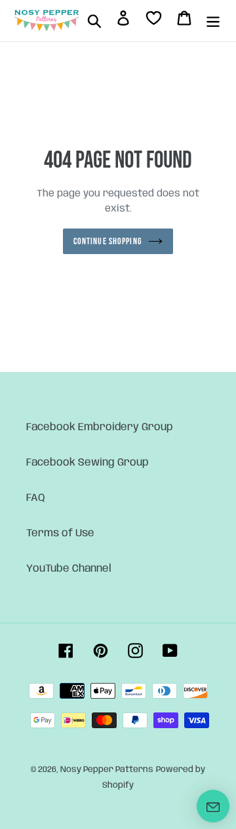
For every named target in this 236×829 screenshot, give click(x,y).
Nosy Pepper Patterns (106, 769)
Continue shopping (107, 241)
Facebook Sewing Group (87, 462)
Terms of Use (60, 533)
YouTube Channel (68, 568)
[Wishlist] (154, 21)
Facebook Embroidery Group (99, 427)
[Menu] (213, 21)
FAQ (35, 498)
